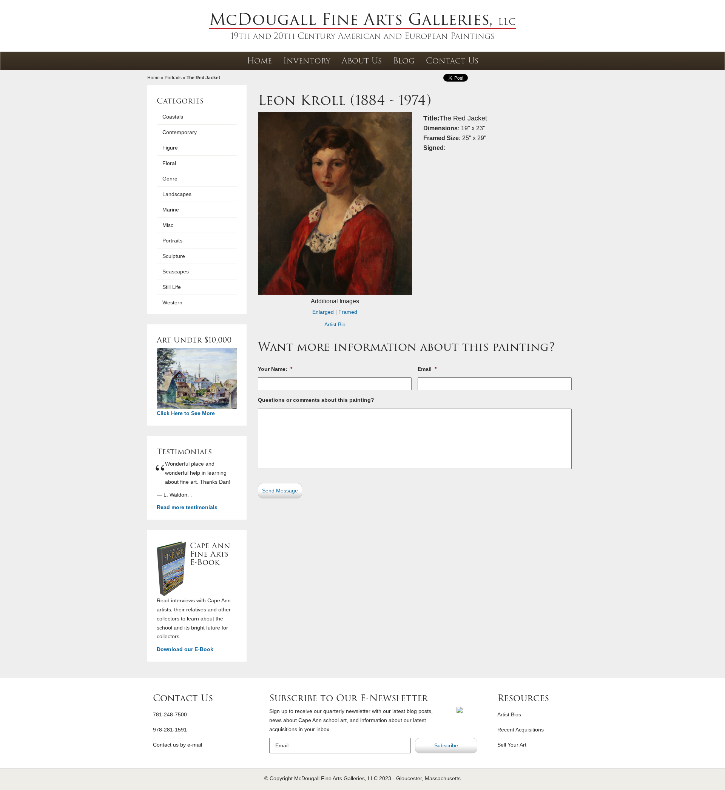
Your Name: (275, 369)
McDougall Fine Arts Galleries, (362, 19)
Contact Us (452, 60)
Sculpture (173, 256)
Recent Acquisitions (520, 730)
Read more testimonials (187, 507)
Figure (170, 148)
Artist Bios (509, 714)
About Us (362, 60)
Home (259, 60)
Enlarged (323, 312)
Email (427, 369)
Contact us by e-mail (177, 745)
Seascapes (175, 271)
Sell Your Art (511, 745)
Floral (169, 163)
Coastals (172, 117)
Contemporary (179, 132)
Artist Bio (335, 324)
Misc (167, 225)
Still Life (171, 287)
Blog (404, 60)
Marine (170, 210)
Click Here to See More (186, 413)
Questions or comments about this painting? (316, 400)
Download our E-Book (185, 649)
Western (172, 302)
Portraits (173, 77)
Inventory (306, 60)
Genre (169, 179)
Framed (347, 312)
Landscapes (176, 194)
